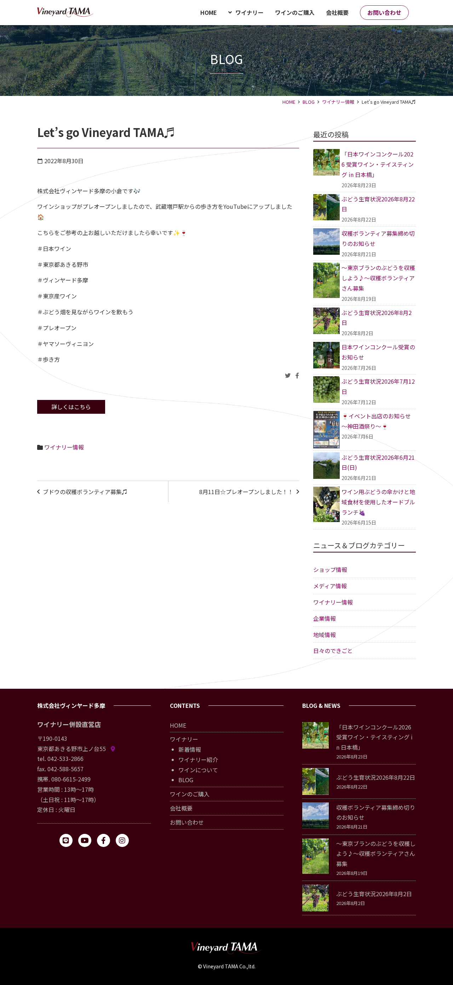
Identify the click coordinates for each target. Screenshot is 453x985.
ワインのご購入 (190, 794)
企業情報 (324, 618)
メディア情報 (330, 586)
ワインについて (198, 770)
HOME (288, 101)
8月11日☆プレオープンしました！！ (246, 491)
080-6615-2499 (71, 779)
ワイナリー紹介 (198, 759)
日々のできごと (333, 650)
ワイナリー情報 (338, 101)
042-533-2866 (65, 758)
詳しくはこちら (71, 406)
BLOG (309, 101)
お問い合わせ (187, 822)
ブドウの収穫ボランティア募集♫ (85, 491)
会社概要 (181, 808)
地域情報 (324, 634)
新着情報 (189, 749)
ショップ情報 (330, 569)
